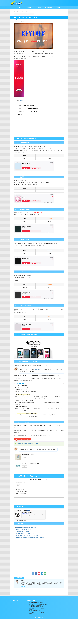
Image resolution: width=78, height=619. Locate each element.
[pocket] (39, 573)
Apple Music (37, 369)
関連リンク (20, 114)
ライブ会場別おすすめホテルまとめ (37, 606)
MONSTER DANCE (20, 483)
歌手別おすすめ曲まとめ (34, 610)
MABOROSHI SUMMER (21, 493)
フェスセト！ (14, 601)
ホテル (39, 7)
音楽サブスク (59, 7)
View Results (39, 500)
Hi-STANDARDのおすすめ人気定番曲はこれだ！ (27, 535)
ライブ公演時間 (49, 7)
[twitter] (33, 573)
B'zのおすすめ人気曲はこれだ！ (23, 529)
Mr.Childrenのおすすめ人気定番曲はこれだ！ (27, 527)
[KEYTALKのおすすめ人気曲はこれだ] (42, 573)
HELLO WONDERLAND (21, 491)
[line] (45, 573)
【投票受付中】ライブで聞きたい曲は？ (27, 111)
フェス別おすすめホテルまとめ (36, 602)
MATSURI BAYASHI (20, 489)
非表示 (21, 100)
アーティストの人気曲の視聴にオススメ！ (28, 108)
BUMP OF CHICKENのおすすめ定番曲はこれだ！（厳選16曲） (31, 537)
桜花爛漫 (18, 485)
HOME (20, 7)
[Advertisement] (39, 127)
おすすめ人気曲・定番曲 (19, 590)
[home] (24, 586)
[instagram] (23, 586)
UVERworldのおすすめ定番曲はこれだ (25, 533)
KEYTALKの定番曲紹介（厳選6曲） (26, 105)
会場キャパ (30, 7)
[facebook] (36, 573)
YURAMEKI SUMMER (21, 487)
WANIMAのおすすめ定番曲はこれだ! (24, 531)
